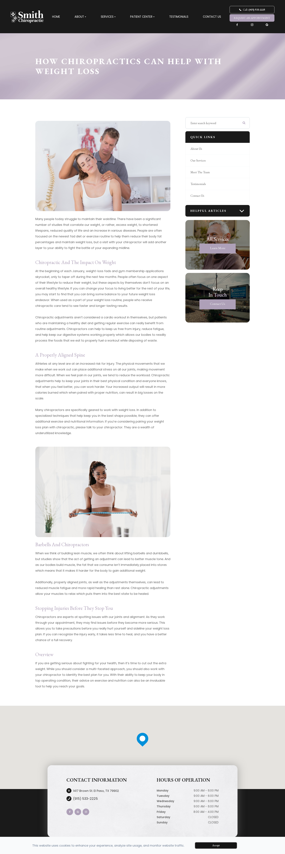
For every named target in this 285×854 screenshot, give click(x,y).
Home (56, 17)
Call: (254, 9)
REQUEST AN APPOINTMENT (252, 18)
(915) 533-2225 (85, 798)
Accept (216, 845)
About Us (196, 149)
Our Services (198, 160)
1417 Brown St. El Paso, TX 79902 (96, 791)
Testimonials (178, 17)
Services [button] (107, 17)
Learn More (217, 248)
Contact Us (212, 17)
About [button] (79, 17)
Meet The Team (200, 172)
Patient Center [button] (141, 17)
